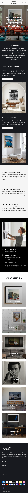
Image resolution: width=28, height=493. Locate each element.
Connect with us (7, 79)
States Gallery (7, 491)
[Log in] (22, 2)
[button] (2, 2)
